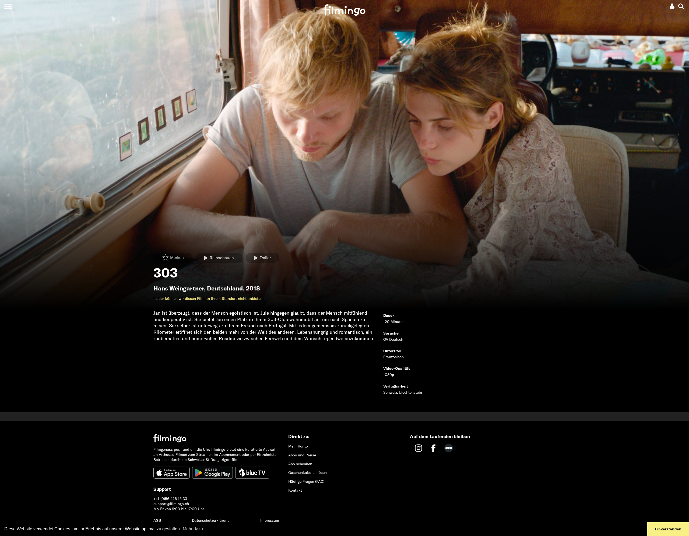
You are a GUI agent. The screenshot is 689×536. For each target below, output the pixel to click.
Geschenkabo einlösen (307, 472)
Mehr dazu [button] (193, 529)
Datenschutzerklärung (210, 520)
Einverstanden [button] (668, 529)
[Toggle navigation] (8, 6)
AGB (157, 520)
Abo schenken (300, 464)
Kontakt (295, 490)
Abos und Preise (302, 455)
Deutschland (225, 288)
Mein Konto (298, 446)
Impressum (269, 520)
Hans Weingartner (178, 288)
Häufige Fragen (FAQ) (306, 481)
